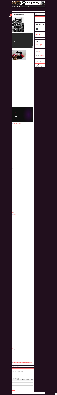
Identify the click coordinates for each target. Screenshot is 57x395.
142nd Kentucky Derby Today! (38, 45)
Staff (22, 6)
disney (13, 362)
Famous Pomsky (37, 43)
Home (12, 6)
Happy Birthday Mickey (20, 362)
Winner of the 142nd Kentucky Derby (39, 44)
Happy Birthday (16, 362)
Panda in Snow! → (31, 366)
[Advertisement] (28, 9)
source (12, 348)
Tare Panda (39, 51)
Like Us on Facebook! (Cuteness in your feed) (39, 33)
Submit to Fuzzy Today (27, 6)
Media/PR (20, 6)
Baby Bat (40, 54)
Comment (13, 372)
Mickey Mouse (23, 362)
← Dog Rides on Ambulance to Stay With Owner (16, 366)
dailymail (12, 212)
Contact (17, 6)
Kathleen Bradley (37, 54)
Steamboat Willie (30, 362)
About (14, 6)
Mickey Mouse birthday (27, 362)
